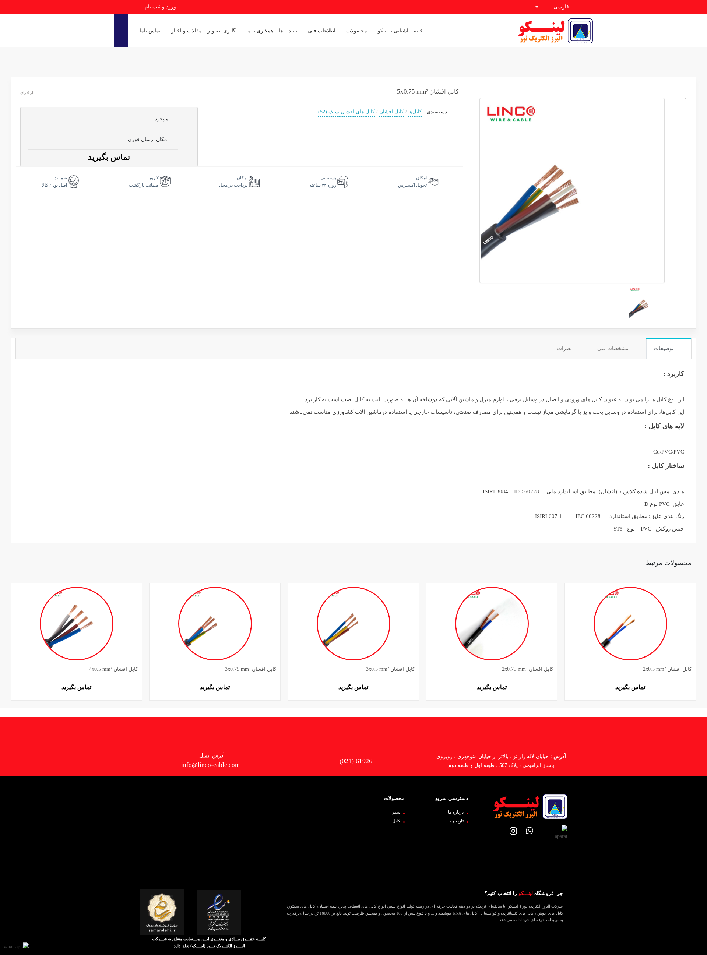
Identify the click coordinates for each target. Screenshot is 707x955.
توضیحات (664, 348)
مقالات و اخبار (186, 31)
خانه (418, 31)
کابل (396, 821)
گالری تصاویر (221, 31)
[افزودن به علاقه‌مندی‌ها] (686, 96)
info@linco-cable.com (210, 764)
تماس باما (150, 31)
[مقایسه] (686, 155)
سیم (396, 812)
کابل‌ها (415, 111)
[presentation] (14, 633)
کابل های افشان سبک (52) (346, 111)
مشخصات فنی (613, 348)
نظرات (565, 348)
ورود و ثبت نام (159, 7)
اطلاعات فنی (320, 31)
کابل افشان (391, 111)
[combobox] (559, 7)
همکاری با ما (259, 31)
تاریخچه (457, 821)
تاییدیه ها (288, 31)
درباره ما (456, 812)
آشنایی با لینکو (392, 31)
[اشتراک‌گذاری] (686, 126)
